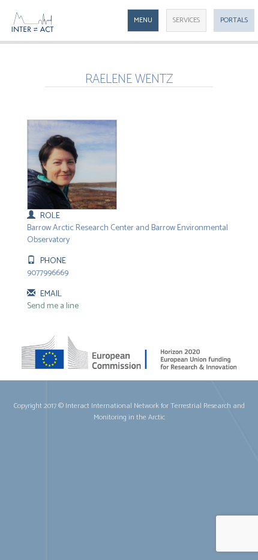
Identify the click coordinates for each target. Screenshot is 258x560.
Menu (143, 20)
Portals (234, 20)
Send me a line (53, 306)
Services (186, 20)
